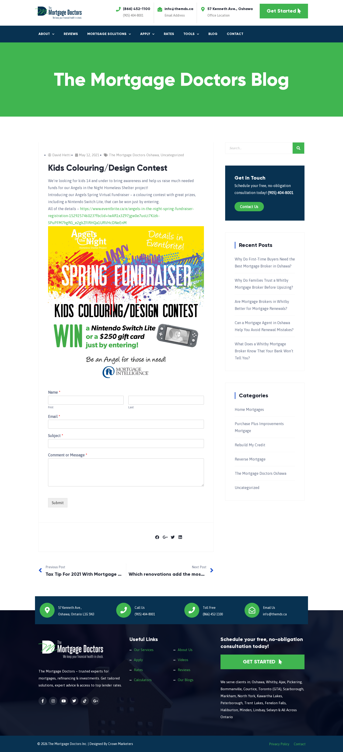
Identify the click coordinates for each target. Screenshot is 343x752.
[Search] (298, 148)
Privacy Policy (279, 744)
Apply (138, 660)
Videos (183, 660)
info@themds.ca (178, 9)
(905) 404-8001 (133, 15)
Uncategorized (172, 155)
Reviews (71, 34)
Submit (58, 503)
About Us (185, 650)
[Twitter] (74, 701)
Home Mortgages (249, 409)
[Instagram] (53, 701)
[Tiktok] (85, 701)
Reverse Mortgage (250, 459)
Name (54, 392)
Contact (235, 34)
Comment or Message (67, 455)
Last (131, 407)
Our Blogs (185, 680)
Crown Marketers (120, 744)
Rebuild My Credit (250, 445)
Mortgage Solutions (106, 34)
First (50, 407)
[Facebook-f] (42, 701)
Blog (212, 34)
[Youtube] (64, 701)
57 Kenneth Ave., (70, 608)
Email (54, 416)
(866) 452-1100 (136, 9)
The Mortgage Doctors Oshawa (134, 155)
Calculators (143, 680)
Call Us (140, 608)
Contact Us (249, 206)
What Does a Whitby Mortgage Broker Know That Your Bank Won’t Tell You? (264, 351)
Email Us (269, 608)
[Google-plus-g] (95, 701)
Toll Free (209, 608)
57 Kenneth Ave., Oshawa (230, 9)
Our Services (144, 650)
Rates (169, 34)
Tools (189, 34)
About (44, 34)
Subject (55, 435)
